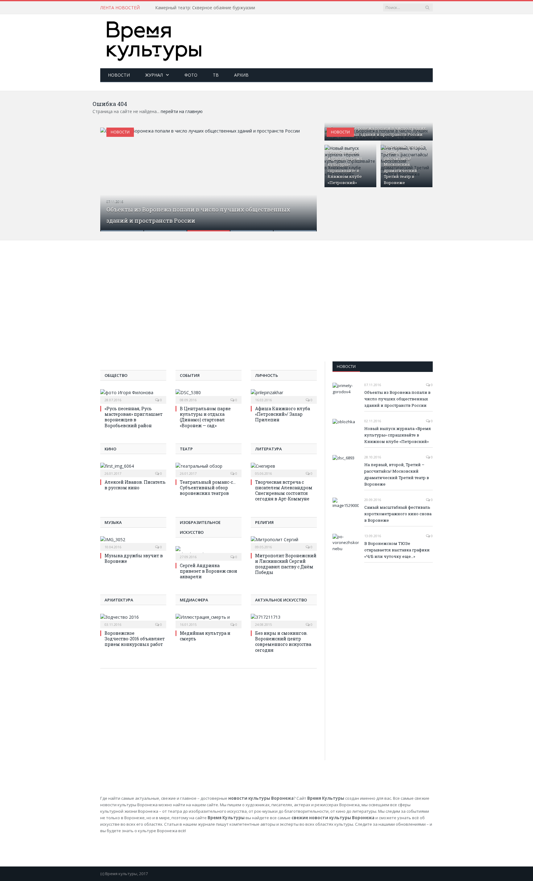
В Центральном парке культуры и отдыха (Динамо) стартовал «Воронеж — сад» (205, 417)
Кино (110, 449)
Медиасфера (194, 600)
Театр (186, 449)
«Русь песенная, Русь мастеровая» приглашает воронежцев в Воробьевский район (134, 417)
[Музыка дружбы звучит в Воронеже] (133, 542)
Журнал (154, 75)
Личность (266, 375)
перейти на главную (182, 111)
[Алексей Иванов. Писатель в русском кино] (133, 469)
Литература (268, 449)
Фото (190, 75)
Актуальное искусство (281, 600)
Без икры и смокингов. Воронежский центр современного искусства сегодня (283, 641)
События (190, 375)
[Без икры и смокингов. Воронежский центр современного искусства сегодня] (284, 620)
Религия (264, 522)
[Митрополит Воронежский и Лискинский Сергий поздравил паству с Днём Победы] (284, 542)
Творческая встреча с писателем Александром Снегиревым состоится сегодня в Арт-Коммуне (283, 490)
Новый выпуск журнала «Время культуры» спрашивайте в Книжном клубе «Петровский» (345, 167)
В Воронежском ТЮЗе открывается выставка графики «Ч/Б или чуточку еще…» (397, 550)
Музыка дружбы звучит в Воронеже (134, 558)
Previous (111, 175)
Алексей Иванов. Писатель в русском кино (135, 485)
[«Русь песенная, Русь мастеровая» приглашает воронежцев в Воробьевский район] (133, 395)
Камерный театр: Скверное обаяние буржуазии (205, 8)
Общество (116, 375)
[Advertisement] (320, 34)
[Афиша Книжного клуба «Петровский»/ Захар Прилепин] (284, 395)
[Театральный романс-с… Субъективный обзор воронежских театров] (209, 469)
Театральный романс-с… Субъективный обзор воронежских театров (208, 487)
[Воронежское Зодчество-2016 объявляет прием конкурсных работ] (133, 620)
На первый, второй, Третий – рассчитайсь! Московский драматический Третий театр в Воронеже (404, 164)
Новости (119, 75)
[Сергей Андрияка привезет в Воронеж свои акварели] (209, 552)
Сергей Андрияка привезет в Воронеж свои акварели (208, 571)
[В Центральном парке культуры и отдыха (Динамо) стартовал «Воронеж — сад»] (209, 395)
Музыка (113, 522)
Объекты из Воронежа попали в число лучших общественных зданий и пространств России (377, 131)
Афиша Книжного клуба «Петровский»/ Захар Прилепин (282, 414)
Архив (241, 75)
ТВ (216, 75)
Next (305, 175)
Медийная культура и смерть (205, 636)
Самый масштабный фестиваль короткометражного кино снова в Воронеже (398, 513)
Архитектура (119, 600)
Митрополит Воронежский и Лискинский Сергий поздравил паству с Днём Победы (285, 564)
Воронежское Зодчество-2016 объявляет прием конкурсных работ (135, 638)
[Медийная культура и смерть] (209, 620)
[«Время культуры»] (154, 40)
